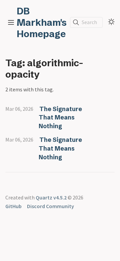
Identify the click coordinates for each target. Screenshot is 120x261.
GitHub (13, 206)
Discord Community (50, 206)
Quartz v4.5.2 (51, 197)
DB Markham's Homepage (42, 22)
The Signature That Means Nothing (60, 117)
